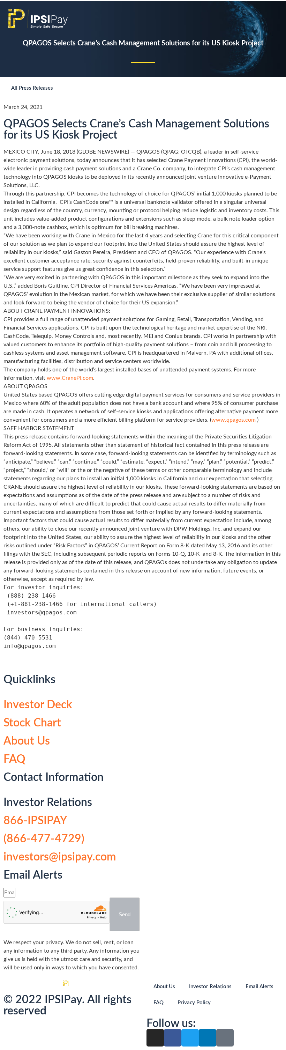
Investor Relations (210, 986)
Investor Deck (37, 704)
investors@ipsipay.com (59, 857)
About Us (26, 741)
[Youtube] (225, 1038)
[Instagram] (155, 1038)
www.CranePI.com (70, 378)
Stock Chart (32, 723)
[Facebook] (172, 1038)
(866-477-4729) (43, 838)
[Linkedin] (207, 1038)
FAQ (14, 759)
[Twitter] (190, 1038)
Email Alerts (259, 986)
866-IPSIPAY (35, 820)
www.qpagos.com (234, 420)
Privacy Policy (194, 1002)
